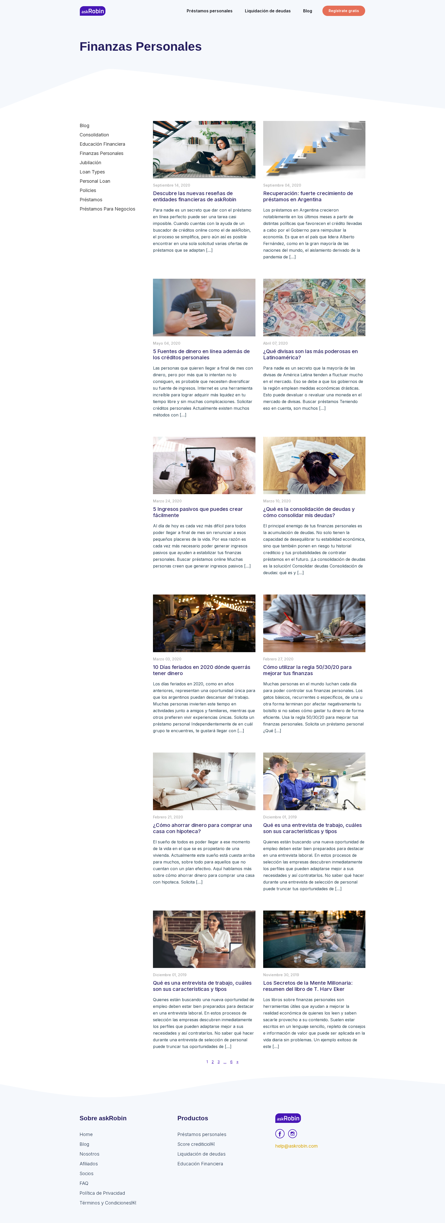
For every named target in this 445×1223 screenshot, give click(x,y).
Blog (84, 125)
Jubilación (90, 162)
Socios (86, 1173)
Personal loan (95, 181)
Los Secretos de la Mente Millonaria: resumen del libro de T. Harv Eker (308, 986)
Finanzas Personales (101, 153)
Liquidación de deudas (201, 1154)
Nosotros (89, 1154)
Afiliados (89, 1163)
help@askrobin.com (296, 1146)
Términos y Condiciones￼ (108, 1202)
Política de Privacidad (102, 1193)
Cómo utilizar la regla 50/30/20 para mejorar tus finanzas (307, 670)
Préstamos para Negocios (107, 209)
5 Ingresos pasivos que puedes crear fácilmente (198, 512)
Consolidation (94, 134)
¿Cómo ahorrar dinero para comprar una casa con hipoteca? (202, 828)
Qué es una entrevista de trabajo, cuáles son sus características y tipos (312, 828)
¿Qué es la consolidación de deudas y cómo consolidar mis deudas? (309, 512)
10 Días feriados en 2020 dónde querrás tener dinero (201, 670)
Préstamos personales (201, 1134)
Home (86, 1134)
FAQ (84, 1183)
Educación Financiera (102, 144)
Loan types (92, 171)
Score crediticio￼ (196, 1144)
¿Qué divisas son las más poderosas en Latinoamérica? (310, 354)
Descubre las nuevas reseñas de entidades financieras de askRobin (194, 196)
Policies (88, 190)
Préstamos (91, 199)
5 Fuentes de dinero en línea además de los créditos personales (201, 354)
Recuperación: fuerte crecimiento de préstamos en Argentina (308, 196)
